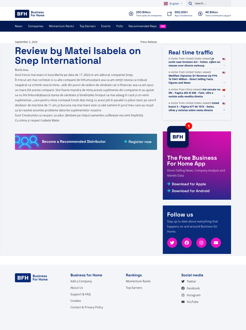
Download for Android (191, 191)
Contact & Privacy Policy (86, 307)
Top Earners (87, 26)
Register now (140, 141)
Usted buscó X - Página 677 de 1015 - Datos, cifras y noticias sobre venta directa (194, 106)
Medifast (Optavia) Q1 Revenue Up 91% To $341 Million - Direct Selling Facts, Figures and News (193, 79)
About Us (76, 288)
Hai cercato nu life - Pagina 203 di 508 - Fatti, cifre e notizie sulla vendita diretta (194, 93)
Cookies (75, 301)
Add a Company (81, 281)
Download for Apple (189, 184)
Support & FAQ (80, 294)
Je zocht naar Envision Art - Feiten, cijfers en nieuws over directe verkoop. (194, 62)
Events (106, 26)
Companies (35, 26)
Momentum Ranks (61, 26)
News (18, 26)
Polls (119, 26)
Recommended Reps (143, 26)
